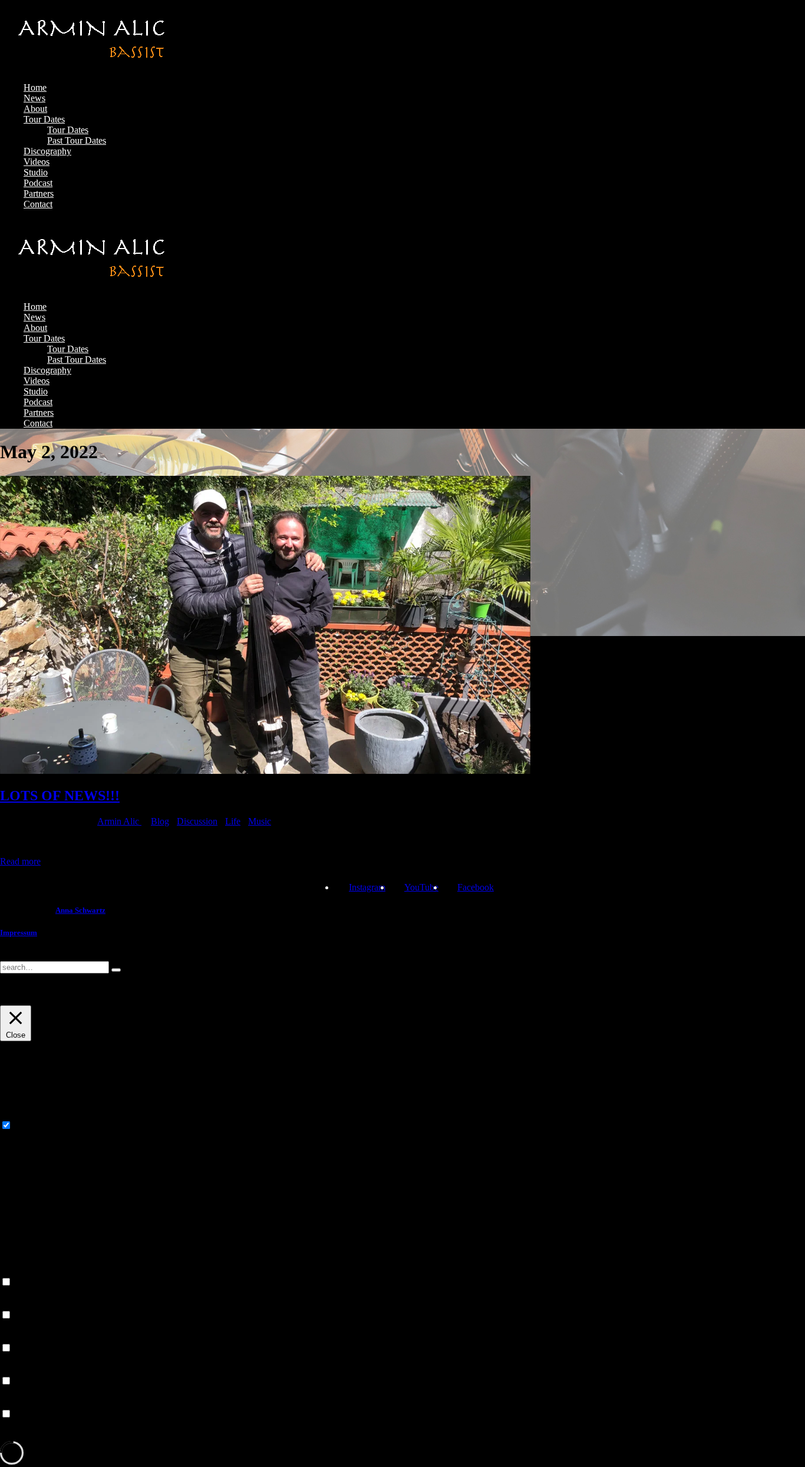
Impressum (18, 932)
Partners (39, 193)
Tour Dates (44, 119)
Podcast (38, 183)
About (35, 109)
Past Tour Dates (76, 140)
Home (35, 87)
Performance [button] (23, 1304)
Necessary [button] (19, 1114)
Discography (47, 151)
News (34, 98)
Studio (36, 172)
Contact (38, 204)
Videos (37, 162)
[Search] (116, 970)
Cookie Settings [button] (29, 1000)
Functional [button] (19, 1271)
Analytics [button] (17, 1337)
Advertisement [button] (27, 1370)
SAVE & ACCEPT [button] (36, 1435)
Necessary (33, 1126)
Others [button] (12, 1403)
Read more (20, 861)
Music (259, 821)
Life (232, 821)
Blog (160, 821)
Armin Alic (119, 821)
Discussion (197, 821)
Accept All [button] (82, 1000)
